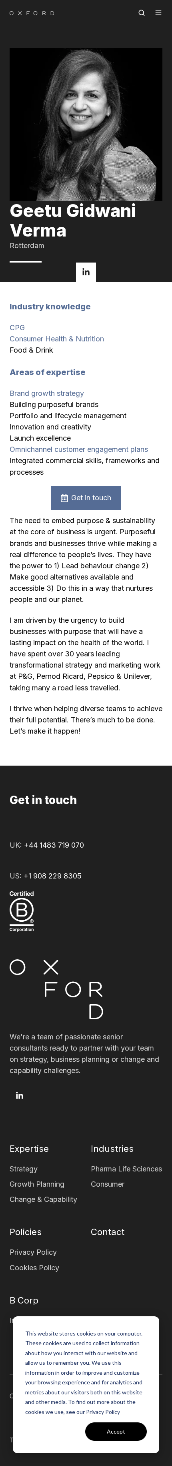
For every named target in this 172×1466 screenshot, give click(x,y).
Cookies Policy (34, 1267)
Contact (107, 1232)
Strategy (24, 1169)
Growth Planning (37, 1184)
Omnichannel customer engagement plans (79, 449)
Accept (116, 1431)
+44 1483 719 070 (54, 845)
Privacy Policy (33, 1252)
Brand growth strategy (47, 393)
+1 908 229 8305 (53, 876)
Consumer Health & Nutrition (57, 339)
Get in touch (91, 497)
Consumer (107, 1184)
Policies (26, 1232)
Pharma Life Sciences (126, 1169)
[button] (142, 13)
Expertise (29, 1148)
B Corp (24, 1300)
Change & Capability (43, 1199)
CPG (17, 327)
